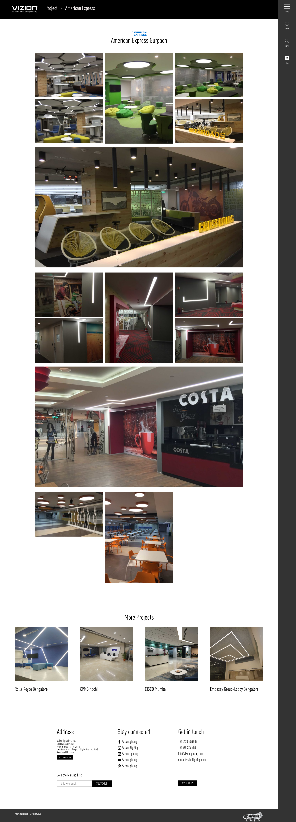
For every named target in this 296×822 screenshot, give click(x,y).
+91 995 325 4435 (187, 748)
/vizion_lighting (130, 748)
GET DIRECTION (65, 757)
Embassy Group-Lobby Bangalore (234, 689)
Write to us (187, 783)
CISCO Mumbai (156, 689)
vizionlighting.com (21, 813)
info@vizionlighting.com (190, 754)
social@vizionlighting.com (192, 760)
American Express (80, 8)
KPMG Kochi (89, 689)
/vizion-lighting (130, 754)
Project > (53, 8)
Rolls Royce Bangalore (31, 689)
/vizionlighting (129, 742)
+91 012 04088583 (187, 742)
